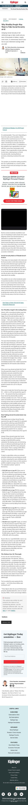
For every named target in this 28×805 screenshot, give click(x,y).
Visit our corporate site (19, 799)
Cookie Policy (14, 777)
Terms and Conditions (14, 772)
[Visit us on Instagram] (15, 794)
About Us (14, 767)
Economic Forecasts (14, 747)
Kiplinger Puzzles (14, 735)
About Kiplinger (14, 730)
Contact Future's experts (14, 770)
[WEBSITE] (11, 686)
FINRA (13, 610)
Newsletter (23, 81)
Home (5, 19)
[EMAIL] (13, 686)
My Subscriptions (14, 717)
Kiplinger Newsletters (14, 722)
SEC (4, 610)
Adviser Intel (6, 622)
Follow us (15, 81)
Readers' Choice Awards (14, 732)
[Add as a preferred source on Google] (21, 788)
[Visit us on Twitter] (3, 794)
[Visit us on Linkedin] (21, 794)
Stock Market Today (14, 745)
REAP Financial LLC (7, 697)
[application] (14, 218)
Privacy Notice (8, 669)
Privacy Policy (14, 775)
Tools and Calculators (14, 753)
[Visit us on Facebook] (9, 794)
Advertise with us (14, 780)
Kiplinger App (14, 720)
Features (23, 52)
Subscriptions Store (14, 714)
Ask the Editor (14, 737)
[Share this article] (2, 81)
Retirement (13, 19)
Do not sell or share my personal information (14, 782)
